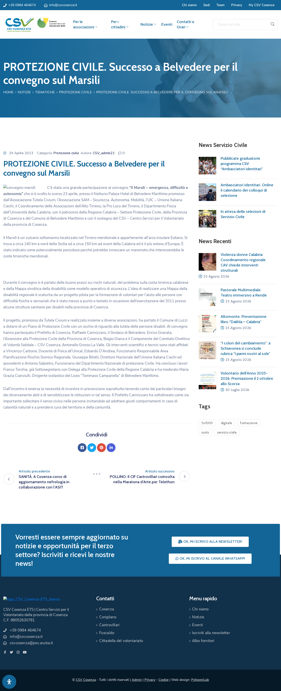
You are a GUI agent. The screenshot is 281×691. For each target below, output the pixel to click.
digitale (226, 423)
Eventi (166, 24)
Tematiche (45, 92)
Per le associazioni (83, 24)
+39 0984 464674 (22, 5)
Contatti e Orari (185, 24)
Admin (137, 680)
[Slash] (96, 474)
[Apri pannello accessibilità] (9, 682)
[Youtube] (24, 652)
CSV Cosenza (86, 680)
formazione (249, 423)
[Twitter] (91, 447)
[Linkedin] (111, 447)
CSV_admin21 (104, 153)
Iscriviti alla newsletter (211, 632)
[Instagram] (18, 652)
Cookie (164, 680)
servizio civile (227, 432)
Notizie (146, 24)
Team (220, 5)
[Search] (272, 24)
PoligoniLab (200, 680)
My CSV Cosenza (261, 5)
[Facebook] (82, 447)
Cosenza (106, 609)
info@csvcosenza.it (63, 5)
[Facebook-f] (5, 652)
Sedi (206, 5)
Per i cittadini (118, 24)
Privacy (236, 5)
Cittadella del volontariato (121, 640)
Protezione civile (75, 92)
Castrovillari (109, 625)
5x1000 (207, 423)
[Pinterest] (101, 447)
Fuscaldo (106, 632)
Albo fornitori (203, 640)
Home (8, 92)
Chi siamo (189, 5)
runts (205, 432)
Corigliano (108, 617)
